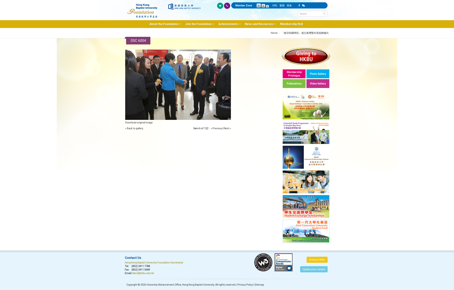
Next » (227, 128)
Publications (294, 83)
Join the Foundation (198, 24)
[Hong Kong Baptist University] (184, 7)
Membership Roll (291, 24)
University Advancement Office (164, 284)
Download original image (139, 122)
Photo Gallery (318, 73)
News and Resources (259, 24)
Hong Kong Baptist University (198, 284)
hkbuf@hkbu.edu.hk (143, 273)
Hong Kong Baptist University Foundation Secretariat (154, 262)
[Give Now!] (306, 56)
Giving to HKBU (317, 259)
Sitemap (259, 284)
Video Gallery (318, 83)
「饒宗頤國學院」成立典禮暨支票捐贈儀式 (305, 33)
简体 (289, 5)
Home (274, 33)
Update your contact (314, 269)
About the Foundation (164, 24)
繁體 (281, 5)
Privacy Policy (245, 284)
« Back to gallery (134, 128)
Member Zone (243, 5)
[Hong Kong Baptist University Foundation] (146, 9)
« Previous (216, 128)
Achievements (228, 24)
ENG (275, 5)
